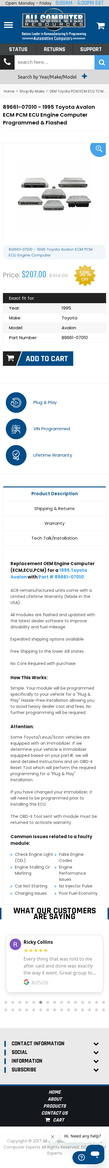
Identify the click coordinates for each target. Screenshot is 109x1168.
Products (54, 1106)
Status (18, 49)
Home (9, 91)
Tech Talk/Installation (54, 538)
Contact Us (54, 1113)
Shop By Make (31, 91)
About (55, 1099)
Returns (54, 49)
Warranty (54, 523)
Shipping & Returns (54, 508)
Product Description (54, 494)
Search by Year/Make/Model (48, 76)
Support (91, 49)
